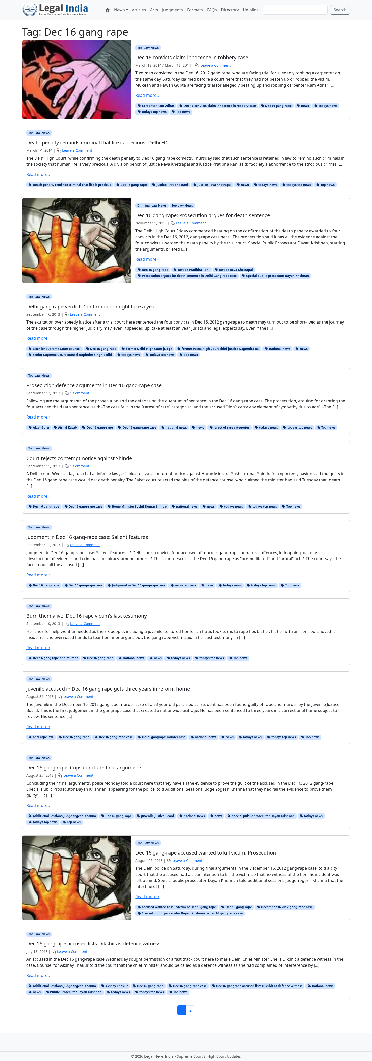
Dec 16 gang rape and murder (55, 658)
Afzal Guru (40, 427)
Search (340, 10)
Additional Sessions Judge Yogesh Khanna (64, 816)
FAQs (212, 10)
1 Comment (79, 393)
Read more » (147, 95)
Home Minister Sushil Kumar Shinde (139, 506)
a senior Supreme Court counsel (56, 349)
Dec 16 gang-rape (278, 106)
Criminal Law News (152, 205)
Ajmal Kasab (67, 427)
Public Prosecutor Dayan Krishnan (75, 992)
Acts (154, 10)
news (304, 106)
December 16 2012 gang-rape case (286, 907)
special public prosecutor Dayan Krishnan (277, 276)
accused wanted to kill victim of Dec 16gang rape (178, 907)
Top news (182, 112)
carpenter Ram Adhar (157, 106)
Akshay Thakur (116, 986)
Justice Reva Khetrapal (214, 185)
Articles (139, 10)
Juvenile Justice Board (157, 816)
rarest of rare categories (231, 427)
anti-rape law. (43, 737)
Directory (230, 10)
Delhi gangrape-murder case (163, 737)
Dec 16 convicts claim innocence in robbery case (219, 106)
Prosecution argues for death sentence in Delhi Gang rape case (189, 276)
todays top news (154, 112)
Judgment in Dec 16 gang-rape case (138, 585)
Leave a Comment (215, 65)
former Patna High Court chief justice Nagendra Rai (220, 349)
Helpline (251, 10)
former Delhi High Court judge (148, 349)
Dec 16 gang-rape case (139, 427)
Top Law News (148, 48)
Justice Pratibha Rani (172, 185)
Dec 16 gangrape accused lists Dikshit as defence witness (258, 986)
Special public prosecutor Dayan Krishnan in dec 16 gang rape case (192, 913)
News (119, 10)
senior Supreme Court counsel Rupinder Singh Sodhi (72, 355)
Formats (195, 10)
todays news (327, 106)
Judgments (172, 10)
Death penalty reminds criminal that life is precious (71, 185)
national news (279, 349)
